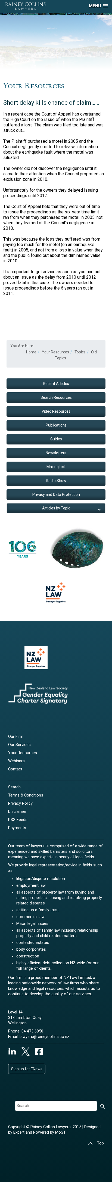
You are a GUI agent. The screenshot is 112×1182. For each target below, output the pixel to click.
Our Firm (15, 736)
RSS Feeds (17, 819)
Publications (56, 425)
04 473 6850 (32, 1031)
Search (14, 787)
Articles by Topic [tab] (56, 508)
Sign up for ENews (26, 1069)
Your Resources (22, 753)
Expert (19, 1132)
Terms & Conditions (25, 795)
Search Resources (56, 397)
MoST (60, 1132)
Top (100, 1143)
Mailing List (56, 467)
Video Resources (56, 411)
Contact (15, 769)
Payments (17, 828)
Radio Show (56, 480)
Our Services (19, 744)
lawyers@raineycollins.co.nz (44, 1036)
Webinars (16, 761)
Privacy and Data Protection (56, 494)
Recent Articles (56, 383)
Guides (56, 439)
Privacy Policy (20, 803)
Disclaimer (17, 811)
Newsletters (56, 453)
